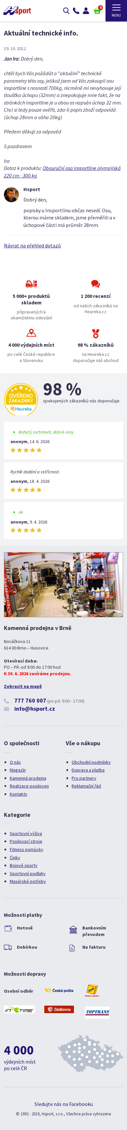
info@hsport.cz (34, 708)
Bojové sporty (23, 865)
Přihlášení (86, 10)
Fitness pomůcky (26, 849)
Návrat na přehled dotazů (32, 245)
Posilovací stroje (26, 841)
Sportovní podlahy (28, 873)
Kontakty (18, 794)
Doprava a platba (88, 770)
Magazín (18, 770)
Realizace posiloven (29, 786)
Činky (15, 857)
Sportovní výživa (26, 833)
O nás (15, 762)
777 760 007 (30, 700)
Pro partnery (84, 778)
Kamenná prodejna (28, 778)
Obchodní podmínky (91, 762)
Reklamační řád (86, 786)
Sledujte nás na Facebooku (64, 1104)
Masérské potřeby (28, 881)
